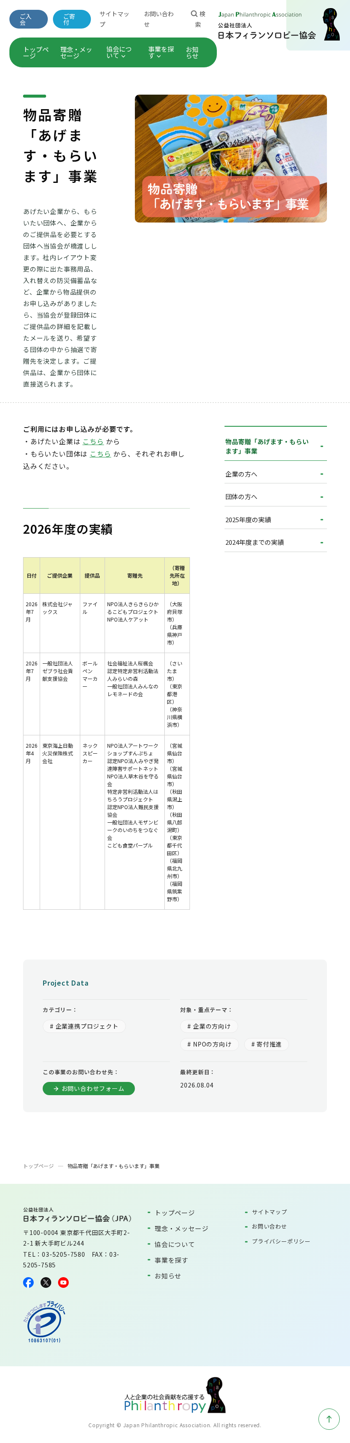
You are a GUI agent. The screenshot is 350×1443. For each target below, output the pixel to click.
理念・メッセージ (76, 52)
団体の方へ (241, 496)
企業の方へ (241, 473)
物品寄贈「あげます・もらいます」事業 (267, 446)
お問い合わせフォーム (93, 1088)
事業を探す (161, 52)
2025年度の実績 (248, 519)
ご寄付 (69, 19)
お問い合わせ (269, 1226)
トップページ (36, 52)
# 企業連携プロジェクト (84, 1026)
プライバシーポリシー (281, 1241)
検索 (200, 19)
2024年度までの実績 (254, 542)
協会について (119, 52)
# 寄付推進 (266, 1044)
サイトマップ (269, 1212)
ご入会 (26, 19)
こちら (93, 441)
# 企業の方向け (208, 1026)
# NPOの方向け (209, 1044)
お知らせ (192, 52)
